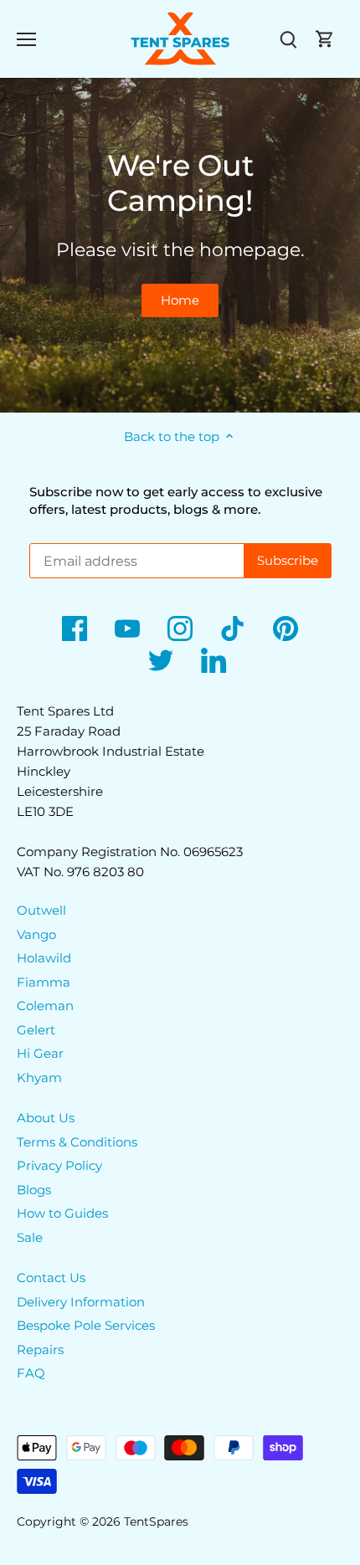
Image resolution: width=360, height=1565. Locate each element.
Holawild (44, 958)
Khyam (39, 1077)
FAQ (31, 1373)
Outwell (41, 910)
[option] (180, 245)
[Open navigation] (26, 39)
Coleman (45, 1005)
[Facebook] (74, 628)
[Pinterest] (285, 628)
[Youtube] (127, 628)
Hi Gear (40, 1053)
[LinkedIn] (213, 660)
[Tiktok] (232, 628)
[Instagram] (180, 628)
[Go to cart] (325, 39)
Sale (30, 1237)
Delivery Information (81, 1302)
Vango (36, 934)
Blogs (34, 1190)
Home (180, 300)
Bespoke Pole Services (86, 1325)
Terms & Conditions (77, 1142)
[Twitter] (160, 660)
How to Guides (62, 1213)
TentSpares (156, 1521)
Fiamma (43, 982)
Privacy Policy (59, 1165)
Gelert (36, 1030)
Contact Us (51, 1277)
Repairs (40, 1349)
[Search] (288, 39)
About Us (46, 1118)
